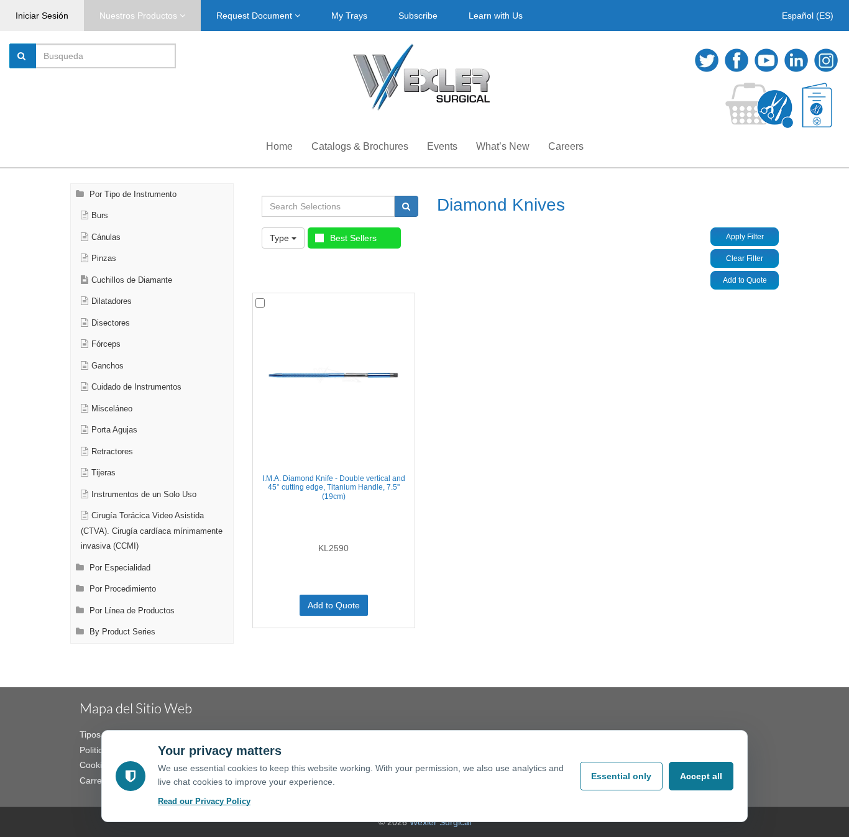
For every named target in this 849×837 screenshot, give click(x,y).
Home (279, 146)
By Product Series (121, 632)
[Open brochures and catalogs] (817, 105)
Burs (99, 215)
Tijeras (103, 473)
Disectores (110, 323)
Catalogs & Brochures (359, 146)
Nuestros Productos (139, 16)
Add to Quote (745, 280)
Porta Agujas (114, 430)
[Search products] (406, 206)
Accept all (701, 776)
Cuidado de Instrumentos (136, 387)
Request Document (255, 16)
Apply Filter (745, 236)
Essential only (621, 776)
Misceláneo (111, 409)
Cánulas (106, 237)
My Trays (349, 16)
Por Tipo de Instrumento (132, 194)
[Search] (23, 55)
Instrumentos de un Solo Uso (143, 494)
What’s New (503, 146)
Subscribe (418, 16)
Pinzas (103, 258)
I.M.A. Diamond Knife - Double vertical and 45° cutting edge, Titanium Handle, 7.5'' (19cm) (333, 487)
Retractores (112, 451)
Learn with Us (496, 16)
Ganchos (107, 366)
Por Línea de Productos (131, 610)
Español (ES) (807, 16)
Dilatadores (111, 301)
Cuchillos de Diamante (131, 280)
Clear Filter (744, 258)
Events (442, 146)
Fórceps (106, 344)
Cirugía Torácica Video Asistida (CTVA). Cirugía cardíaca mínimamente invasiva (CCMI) (152, 531)
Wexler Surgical (440, 822)
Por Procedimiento (121, 589)
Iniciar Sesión (42, 16)
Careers (566, 146)
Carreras (97, 780)
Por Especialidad (118, 568)
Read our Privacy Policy (204, 801)
